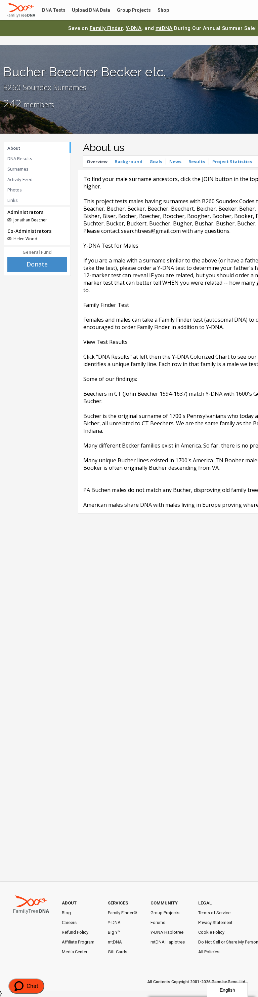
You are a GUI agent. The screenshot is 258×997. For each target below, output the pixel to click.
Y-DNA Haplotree (166, 932)
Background (128, 161)
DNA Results (19, 158)
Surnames (18, 169)
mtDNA (164, 28)
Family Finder (106, 28)
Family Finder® (122, 913)
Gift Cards (117, 952)
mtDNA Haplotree (167, 942)
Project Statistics (232, 161)
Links (12, 200)
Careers (69, 922)
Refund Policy (75, 932)
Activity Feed (20, 179)
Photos (14, 190)
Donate (37, 264)
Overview (97, 161)
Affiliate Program (78, 942)
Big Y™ (114, 932)
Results (196, 161)
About (13, 148)
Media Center (74, 952)
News (175, 161)
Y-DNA (133, 28)
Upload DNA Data (86, 10)
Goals (155, 161)
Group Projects (126, 10)
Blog (66, 913)
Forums (157, 922)
